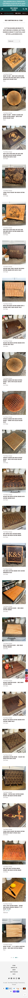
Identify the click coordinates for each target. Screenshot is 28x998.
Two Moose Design (14, 9)
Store (14, 965)
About (14, 969)
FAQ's (14, 974)
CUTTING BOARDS (9, 13)
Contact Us (14, 967)
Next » (16, 957)
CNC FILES (18, 13)
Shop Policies (14, 972)
